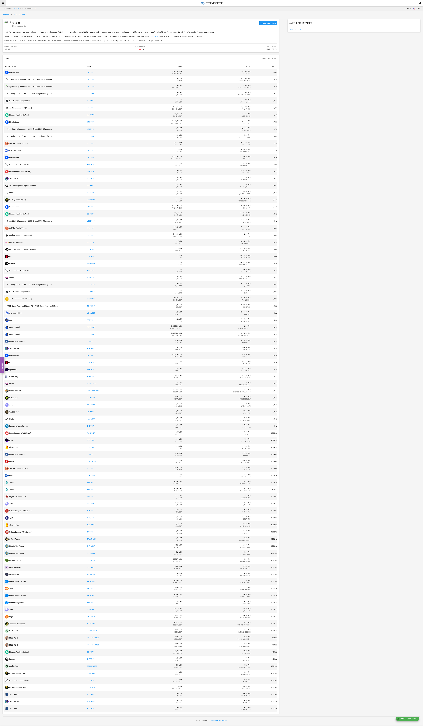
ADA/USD (90, 179)
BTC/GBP (90, 355)
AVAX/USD (90, 171)
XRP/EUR (90, 270)
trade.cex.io (153, 36)
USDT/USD (90, 136)
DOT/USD (90, 256)
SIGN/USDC (91, 588)
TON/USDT (91, 306)
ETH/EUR (90, 235)
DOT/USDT (90, 362)
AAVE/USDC (91, 405)
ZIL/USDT (90, 482)
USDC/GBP (91, 221)
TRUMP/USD (91, 539)
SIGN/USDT (91, 617)
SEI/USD (90, 496)
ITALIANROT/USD (93, 391)
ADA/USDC (91, 701)
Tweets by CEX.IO (295, 29)
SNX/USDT (90, 369)
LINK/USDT (91, 313)
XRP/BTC (90, 680)
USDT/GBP (91, 285)
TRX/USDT (90, 511)
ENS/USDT (90, 426)
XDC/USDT (90, 708)
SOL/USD (90, 143)
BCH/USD (90, 214)
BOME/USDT (91, 560)
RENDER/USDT (92, 461)
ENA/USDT (90, 659)
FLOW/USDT (91, 398)
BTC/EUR (90, 207)
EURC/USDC (91, 475)
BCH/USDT (91, 115)
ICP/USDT (90, 242)
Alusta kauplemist (268, 23)
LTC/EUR (90, 454)
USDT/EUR (90, 94)
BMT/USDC (91, 553)
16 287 (16, 8)
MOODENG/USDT (93, 638)
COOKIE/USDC (92, 666)
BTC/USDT (90, 122)
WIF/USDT (90, 412)
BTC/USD (90, 72)
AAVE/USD (90, 504)
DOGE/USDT (91, 673)
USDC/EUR (90, 79)
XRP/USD (90, 101)
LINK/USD (90, 150)
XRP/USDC (91, 292)
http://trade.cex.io (19, 26)
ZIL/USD (90, 489)
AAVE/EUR (90, 609)
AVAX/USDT (91, 433)
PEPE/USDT (91, 327)
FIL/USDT (90, 602)
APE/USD (90, 320)
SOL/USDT (90, 228)
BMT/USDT (91, 546)
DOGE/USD (91, 200)
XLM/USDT (91, 419)
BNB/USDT (91, 299)
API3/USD (90, 518)
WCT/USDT (91, 595)
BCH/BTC (90, 652)
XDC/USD (90, 694)
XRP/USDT (90, 164)
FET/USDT (90, 249)
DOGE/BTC (91, 687)
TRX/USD (90, 532)
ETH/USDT (90, 108)
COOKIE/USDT (92, 631)
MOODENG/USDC (93, 645)
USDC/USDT (91, 86)
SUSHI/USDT (91, 384)
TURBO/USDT (91, 624)
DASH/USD (91, 440)
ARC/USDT (90, 567)
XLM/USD (90, 193)
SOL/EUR (90, 468)
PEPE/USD (90, 334)
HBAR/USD (91, 263)
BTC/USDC (90, 157)
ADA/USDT (90, 348)
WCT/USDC (91, 581)
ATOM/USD (91, 574)
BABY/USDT (91, 376)
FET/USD (90, 186)
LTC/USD (90, 341)
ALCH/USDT (91, 525)
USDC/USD (90, 129)
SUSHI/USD (91, 277)
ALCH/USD (91, 447)
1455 (34, 8)
